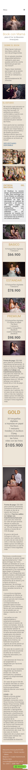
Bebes (6, 754)
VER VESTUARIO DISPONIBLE (10, 144)
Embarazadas (7, 752)
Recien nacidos (19, 752)
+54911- (12, 764)
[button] (19, 766)
